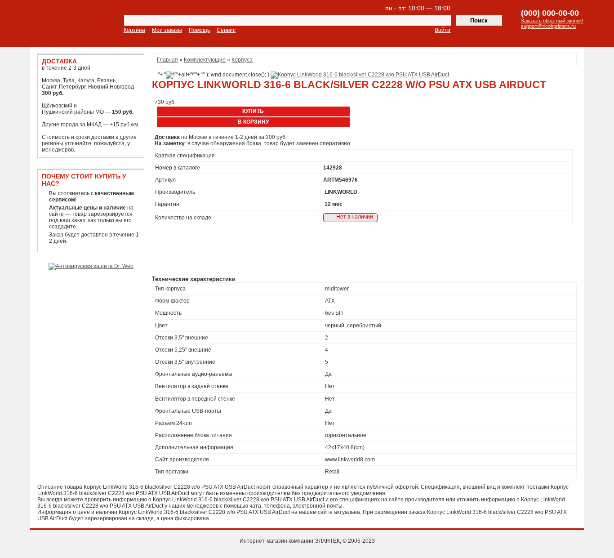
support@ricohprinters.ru (548, 26)
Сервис (226, 30)
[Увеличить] (360, 74)
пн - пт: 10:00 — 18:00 (417, 8)
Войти (442, 30)
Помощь (199, 30)
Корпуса (242, 60)
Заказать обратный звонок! (552, 20)
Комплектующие (205, 60)
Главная (167, 60)
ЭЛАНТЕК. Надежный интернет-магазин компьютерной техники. (62, 24)
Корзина (134, 30)
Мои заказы (167, 30)
